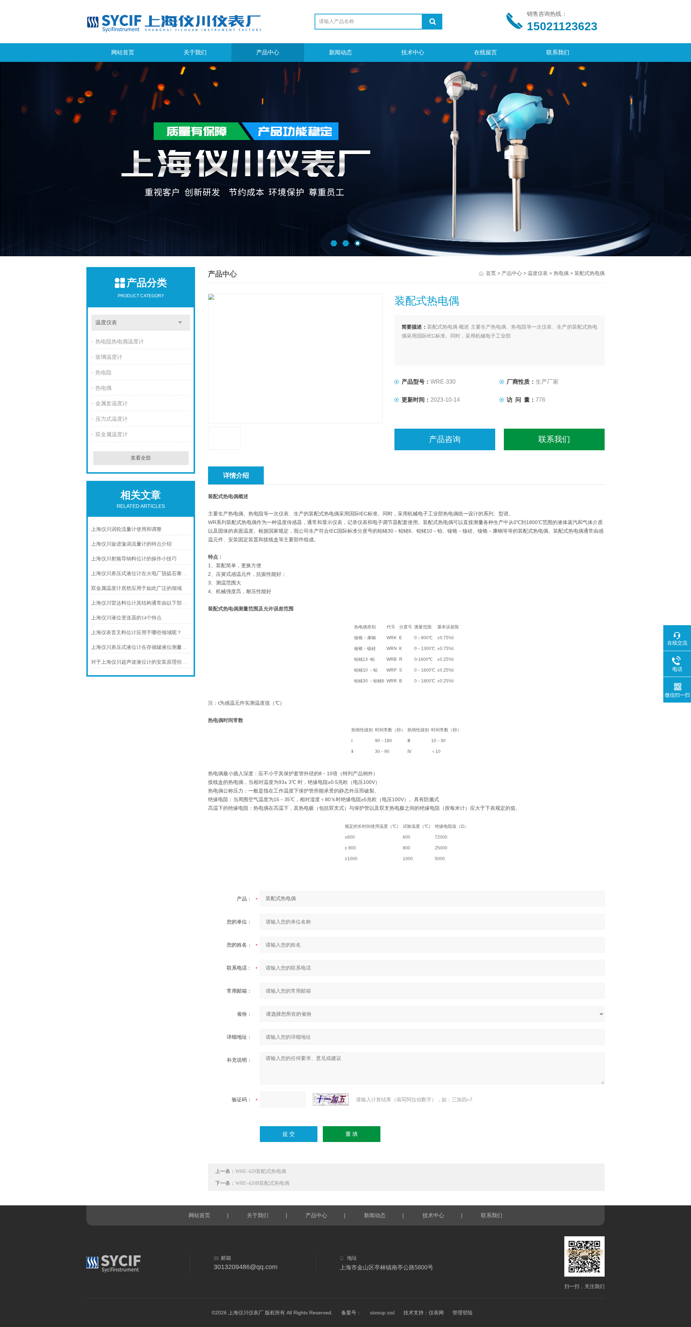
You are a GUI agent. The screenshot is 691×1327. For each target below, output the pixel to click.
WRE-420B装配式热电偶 (262, 1183)
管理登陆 (462, 1312)
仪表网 (436, 1312)
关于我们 (195, 52)
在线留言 (485, 52)
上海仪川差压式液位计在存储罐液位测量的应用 (141, 647)
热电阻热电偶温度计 (119, 341)
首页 (491, 273)
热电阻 (103, 372)
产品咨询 (445, 439)
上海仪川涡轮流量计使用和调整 (126, 529)
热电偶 (103, 388)
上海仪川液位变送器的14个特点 (126, 617)
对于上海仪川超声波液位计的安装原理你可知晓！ (141, 662)
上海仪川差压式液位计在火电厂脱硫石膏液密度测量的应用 (141, 573)
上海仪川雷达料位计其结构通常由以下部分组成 (141, 603)
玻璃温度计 (108, 357)
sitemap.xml (382, 1312)
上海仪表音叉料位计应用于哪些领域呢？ (136, 632)
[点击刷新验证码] (331, 1099)
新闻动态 (340, 52)
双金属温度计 (111, 434)
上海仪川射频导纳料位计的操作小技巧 (134, 558)
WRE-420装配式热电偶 (260, 1171)
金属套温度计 (111, 403)
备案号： (351, 1312)
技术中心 (412, 52)
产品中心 (267, 52)
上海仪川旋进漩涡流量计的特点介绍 (131, 544)
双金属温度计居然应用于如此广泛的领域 (136, 588)
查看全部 (141, 458)
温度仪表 (106, 322)
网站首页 (122, 52)
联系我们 (557, 52)
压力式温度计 (111, 419)
